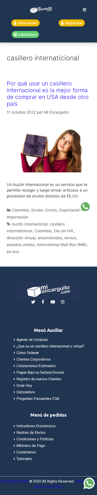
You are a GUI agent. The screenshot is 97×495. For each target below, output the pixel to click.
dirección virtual (21, 238)
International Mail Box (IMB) (62, 244)
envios (70, 238)
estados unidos (21, 244)
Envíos (37, 210)
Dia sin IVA (63, 231)
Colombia (20, 210)
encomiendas (50, 238)
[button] (25, 22)
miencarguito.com (14, 481)
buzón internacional (30, 224)
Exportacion (70, 210)
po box (13, 251)
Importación (17, 217)
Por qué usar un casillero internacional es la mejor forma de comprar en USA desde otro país (48, 93)
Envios (51, 210)
